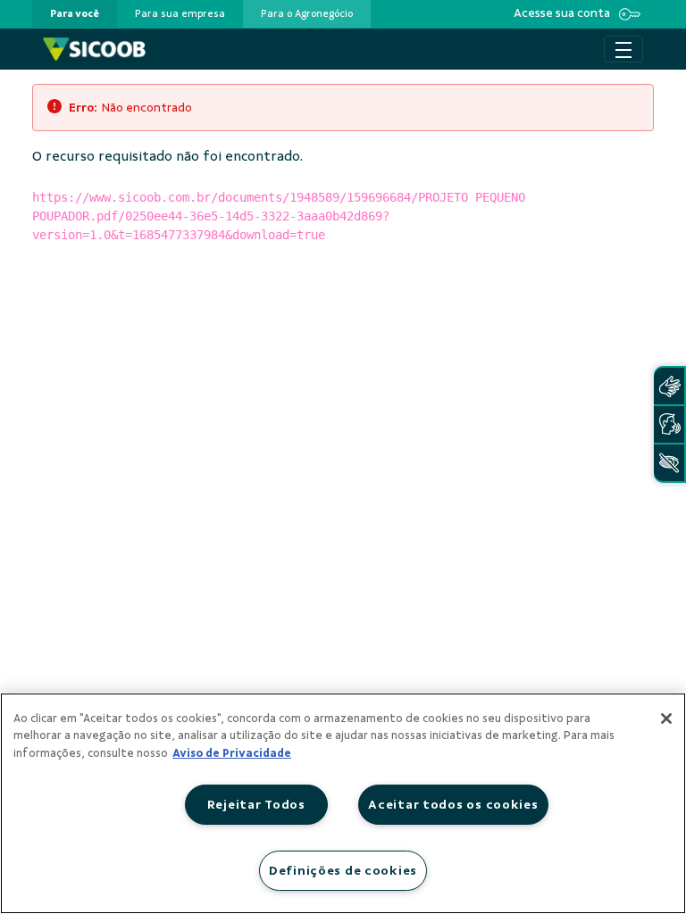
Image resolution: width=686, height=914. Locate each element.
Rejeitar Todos (256, 804)
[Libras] (669, 386)
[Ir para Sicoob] (94, 49)
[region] (343, 803)
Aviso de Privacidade (231, 753)
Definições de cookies (343, 870)
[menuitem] (74, 14)
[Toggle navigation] (623, 49)
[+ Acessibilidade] (669, 463)
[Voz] (669, 424)
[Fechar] (666, 718)
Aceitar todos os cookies (453, 804)
